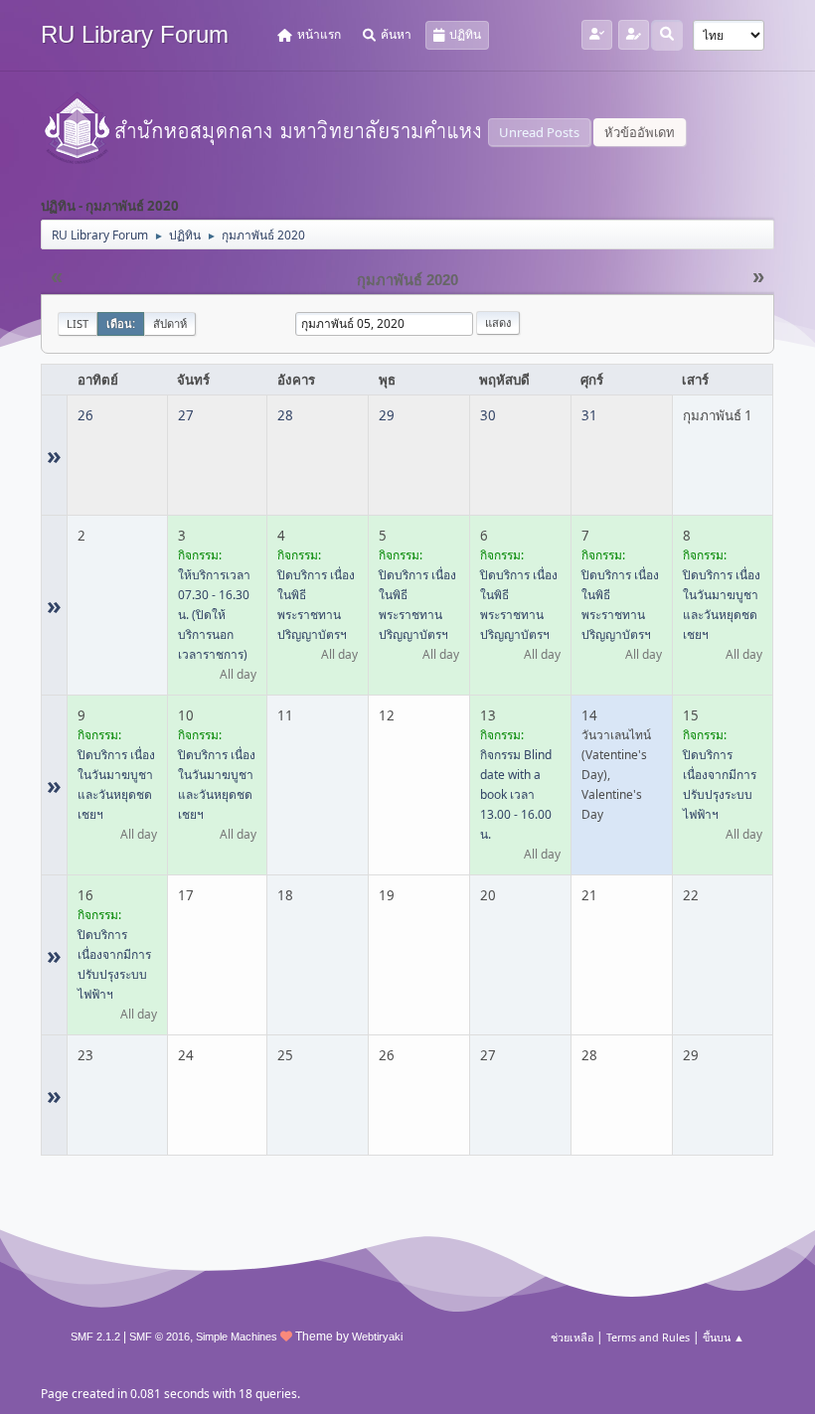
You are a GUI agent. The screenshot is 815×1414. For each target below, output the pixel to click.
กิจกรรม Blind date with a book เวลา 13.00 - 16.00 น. (516, 794)
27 (186, 415)
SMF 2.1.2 (95, 1336)
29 (387, 415)
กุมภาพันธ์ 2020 (407, 280)
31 (589, 415)
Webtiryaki (377, 1336)
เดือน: (120, 323)
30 (488, 415)
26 (85, 415)
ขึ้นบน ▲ (723, 1337)
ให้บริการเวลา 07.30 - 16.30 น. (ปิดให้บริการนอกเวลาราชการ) (214, 614)
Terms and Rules (648, 1337)
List (77, 323)
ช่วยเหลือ (572, 1337)
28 (285, 415)
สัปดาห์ (170, 323)
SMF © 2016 (159, 1336)
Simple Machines (236, 1336)
